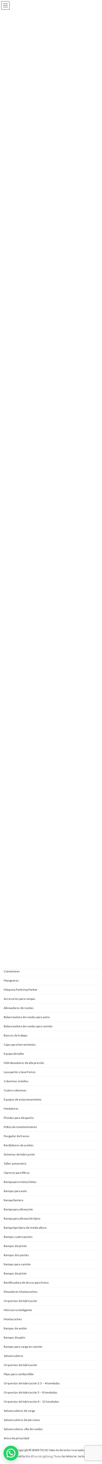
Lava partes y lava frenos (20, 1072)
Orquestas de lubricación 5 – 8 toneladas (30, 1392)
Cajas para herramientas (20, 1044)
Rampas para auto (15, 1191)
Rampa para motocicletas (20, 1182)
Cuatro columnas (15, 1090)
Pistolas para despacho (19, 1118)
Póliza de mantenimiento (20, 1127)
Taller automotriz (15, 1163)
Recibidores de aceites (19, 1145)
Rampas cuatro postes (18, 1237)
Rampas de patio (14, 1337)
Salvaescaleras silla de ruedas (23, 1429)
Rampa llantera (13, 1200)
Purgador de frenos (16, 1136)
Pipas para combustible (19, 1374)
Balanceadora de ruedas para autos (27, 1017)
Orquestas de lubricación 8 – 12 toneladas (31, 1401)
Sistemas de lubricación (19, 1154)
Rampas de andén (15, 1328)
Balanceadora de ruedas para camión (28, 1026)
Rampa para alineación (18, 1209)
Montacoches (13, 1319)
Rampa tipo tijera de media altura (25, 1227)
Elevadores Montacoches (21, 1292)
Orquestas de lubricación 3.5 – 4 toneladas (32, 1383)
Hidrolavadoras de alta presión (24, 1063)
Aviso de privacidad (16, 1438)
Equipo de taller (14, 1054)
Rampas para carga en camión (23, 1346)
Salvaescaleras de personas (22, 1420)
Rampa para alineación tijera (22, 1218)
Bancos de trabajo (15, 1035)
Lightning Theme (52, 1456)
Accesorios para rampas (19, 999)
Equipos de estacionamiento (22, 1099)
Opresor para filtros (17, 1173)
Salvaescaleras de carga (19, 1411)
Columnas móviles (16, 1081)
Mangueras (11, 980)
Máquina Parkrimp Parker (20, 989)
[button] (10, 1453)
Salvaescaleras (13, 1356)
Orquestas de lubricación (20, 1301)
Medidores (11, 1108)
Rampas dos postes (16, 1255)
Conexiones (12, 971)
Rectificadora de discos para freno (26, 1282)
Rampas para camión (17, 1264)
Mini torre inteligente (18, 1310)
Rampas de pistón (15, 1246)
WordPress (32, 1456)
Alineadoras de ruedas (19, 1008)
